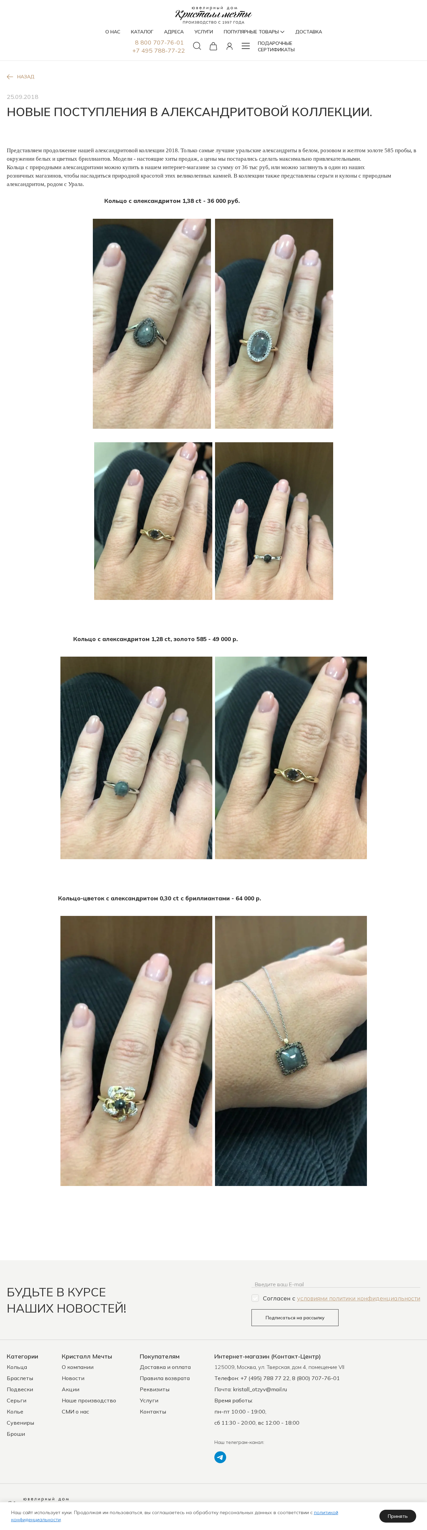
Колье (15, 1411)
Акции (70, 1389)
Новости (73, 1378)
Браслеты (20, 1378)
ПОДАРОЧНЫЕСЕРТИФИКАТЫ (276, 46)
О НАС (112, 32)
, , (279, 1367)
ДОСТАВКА (308, 32)
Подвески (20, 1389)
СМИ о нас (75, 1411)
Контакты (153, 1411)
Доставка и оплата (165, 1367)
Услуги (149, 1400)
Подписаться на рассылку (295, 1317)
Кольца (17, 1367)
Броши (16, 1433)
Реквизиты (154, 1389)
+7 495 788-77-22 (158, 50)
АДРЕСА (174, 32)
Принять (398, 1516)
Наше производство (89, 1400)
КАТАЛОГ (142, 32)
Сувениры (20, 1422)
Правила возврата (165, 1378)
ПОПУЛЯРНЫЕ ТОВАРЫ (251, 32)
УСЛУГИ (203, 32)
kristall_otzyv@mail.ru (260, 1389)
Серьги (16, 1400)
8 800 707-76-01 (159, 42)
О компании (78, 1367)
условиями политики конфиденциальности (358, 1298)
